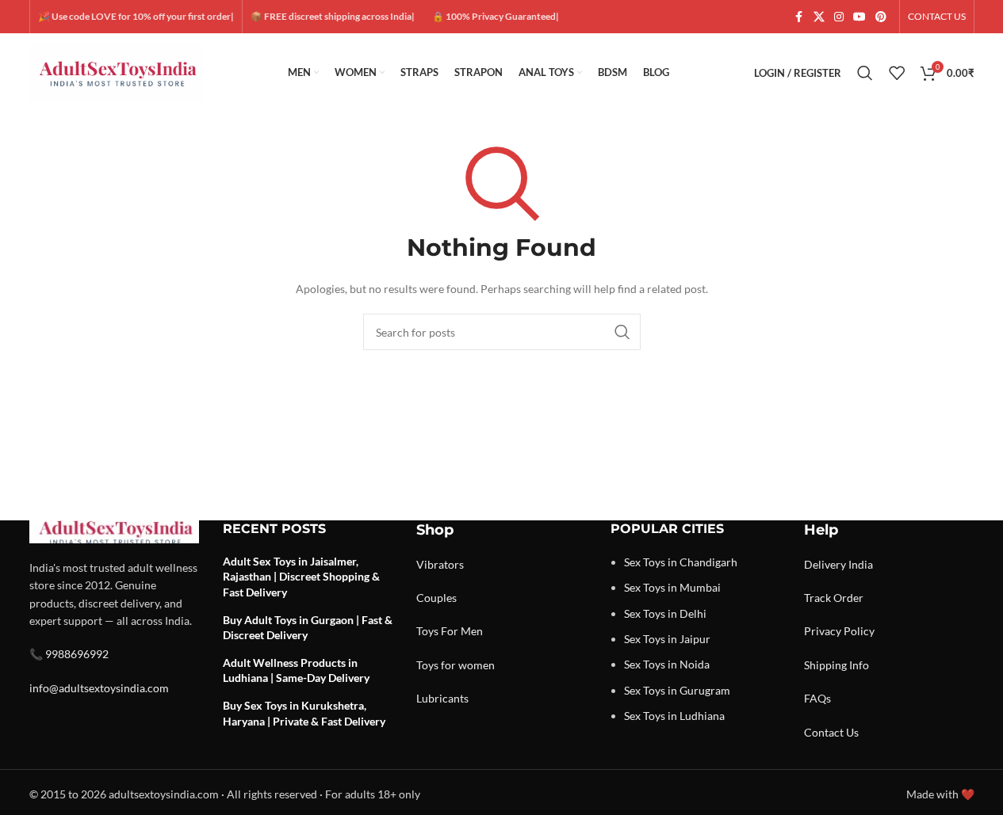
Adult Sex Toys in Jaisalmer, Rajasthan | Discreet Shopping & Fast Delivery (301, 576)
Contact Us (831, 732)
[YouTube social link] (859, 17)
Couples (436, 597)
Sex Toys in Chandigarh (680, 562)
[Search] (865, 73)
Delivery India (838, 564)
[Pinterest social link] (881, 17)
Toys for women (455, 665)
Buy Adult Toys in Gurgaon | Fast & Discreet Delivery (307, 627)
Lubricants (442, 698)
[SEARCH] (622, 332)
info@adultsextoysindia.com (99, 688)
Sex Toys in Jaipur (667, 639)
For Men (462, 631)
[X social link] (819, 17)
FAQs (817, 698)
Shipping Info (836, 665)
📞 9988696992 (69, 654)
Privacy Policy (839, 631)
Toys (427, 631)
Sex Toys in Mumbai (672, 587)
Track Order (833, 597)
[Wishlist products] (897, 73)
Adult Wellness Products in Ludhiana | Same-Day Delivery (296, 670)
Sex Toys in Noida (667, 664)
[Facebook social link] (799, 17)
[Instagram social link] (838, 17)
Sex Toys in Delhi (665, 613)
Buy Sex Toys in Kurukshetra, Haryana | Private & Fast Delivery (304, 713)
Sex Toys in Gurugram (677, 690)
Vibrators (440, 564)
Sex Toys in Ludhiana (674, 715)
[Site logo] (116, 71)
